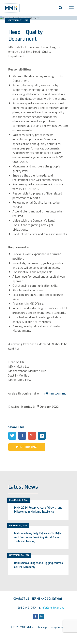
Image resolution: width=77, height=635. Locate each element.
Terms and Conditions (47, 598)
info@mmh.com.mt (53, 607)
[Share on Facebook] (22, 436)
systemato (59, 627)
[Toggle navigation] (71, 8)
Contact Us (21, 598)
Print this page (26, 447)
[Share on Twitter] (12, 436)
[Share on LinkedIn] (42, 436)
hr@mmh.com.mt (54, 393)
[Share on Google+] (32, 436)
